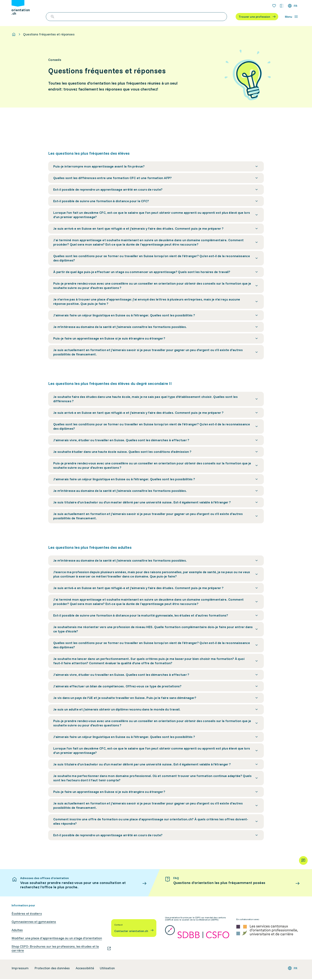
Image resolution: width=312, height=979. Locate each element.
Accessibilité (85, 968)
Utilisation (107, 968)
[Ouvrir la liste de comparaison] (281, 5)
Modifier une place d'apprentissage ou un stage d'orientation (57, 938)
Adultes (17, 930)
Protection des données (52, 968)
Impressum (20, 968)
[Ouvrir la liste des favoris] (274, 5)
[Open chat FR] (303, 860)
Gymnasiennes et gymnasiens (34, 922)
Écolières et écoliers (27, 914)
